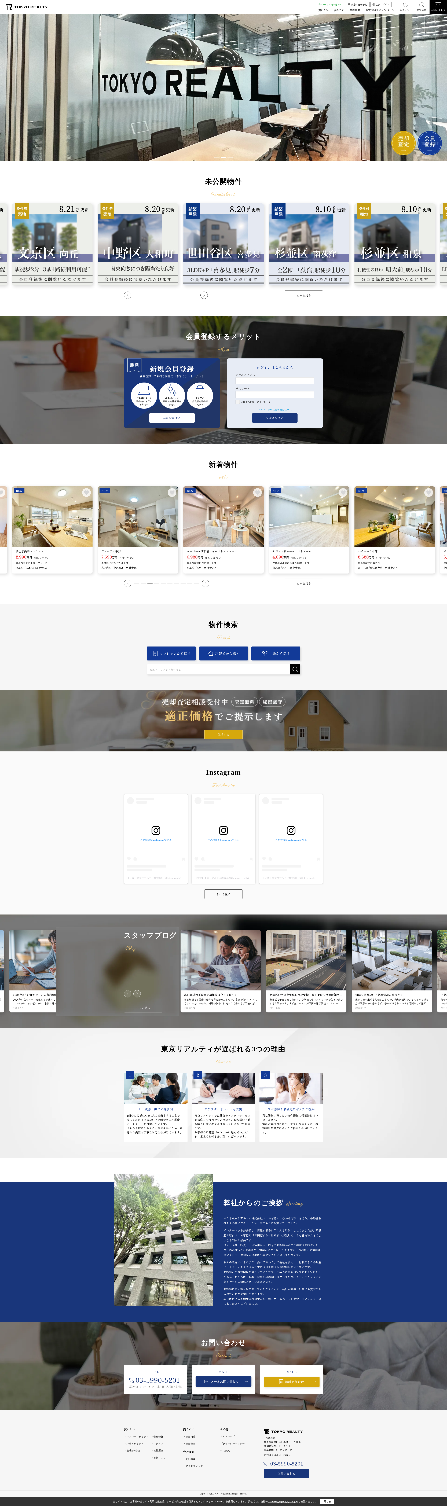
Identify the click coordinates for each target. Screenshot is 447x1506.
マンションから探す (175, 653)
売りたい (339, 10)
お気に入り (406, 10)
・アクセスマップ (193, 1466)
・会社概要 (189, 1459)
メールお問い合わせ (225, 1381)
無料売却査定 (294, 1381)
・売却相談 (189, 1436)
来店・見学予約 (359, 4)
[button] (216, 157)
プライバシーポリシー (232, 1443)
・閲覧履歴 (157, 1450)
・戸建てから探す (134, 1443)
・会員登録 (157, 1436)
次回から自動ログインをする (255, 401)
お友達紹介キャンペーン (379, 10)
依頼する (223, 734)
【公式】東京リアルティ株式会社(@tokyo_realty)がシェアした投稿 (164, 878)
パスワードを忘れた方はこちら (275, 410)
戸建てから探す (227, 653)
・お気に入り (158, 1457)
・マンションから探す (136, 1436)
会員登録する (172, 418)
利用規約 (225, 1450)
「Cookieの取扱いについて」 (282, 1501)
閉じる (327, 1501)
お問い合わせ (438, 10)
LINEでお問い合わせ (331, 4)
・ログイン (157, 1443)
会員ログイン (382, 4)
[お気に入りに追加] (86, 492)
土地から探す (279, 653)
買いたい (323, 10)
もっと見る (303, 295)
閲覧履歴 (422, 10)
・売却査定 (189, 1443)
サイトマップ (227, 1436)
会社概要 (355, 10)
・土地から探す (132, 1450)
